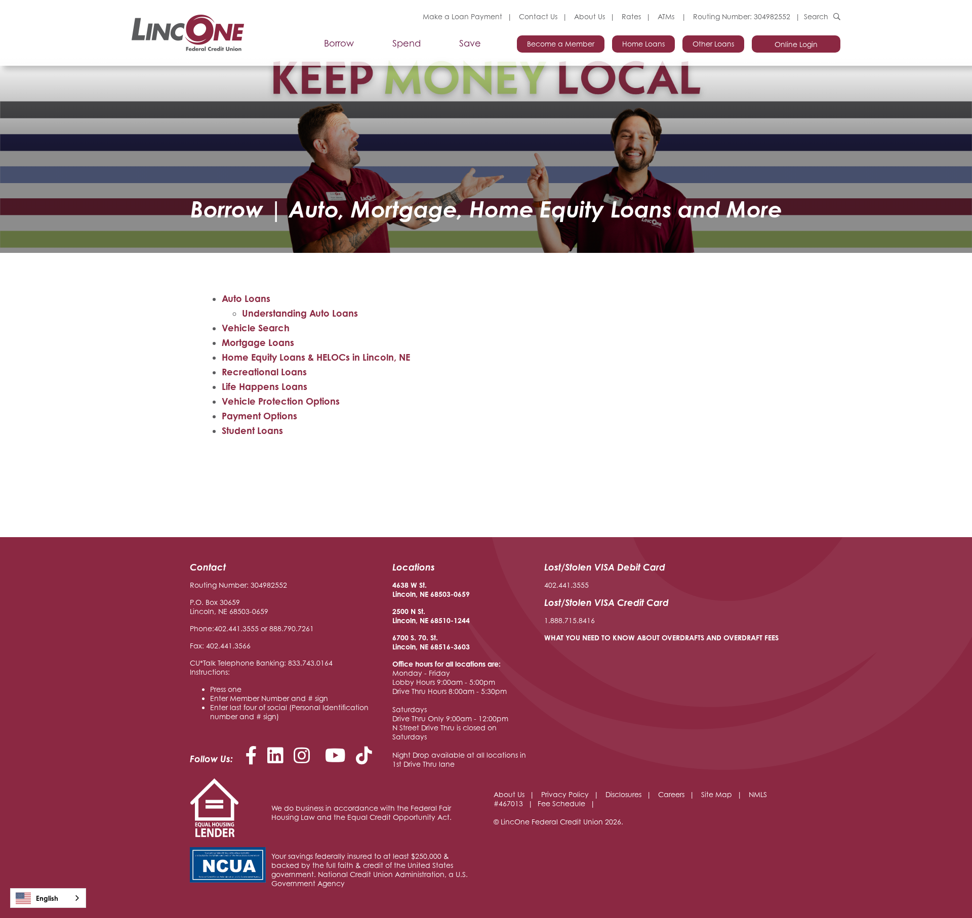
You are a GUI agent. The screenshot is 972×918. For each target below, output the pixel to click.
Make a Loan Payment (462, 16)
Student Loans (252, 430)
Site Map (716, 794)
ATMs (667, 16)
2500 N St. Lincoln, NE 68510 (421, 616)
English (47, 898)
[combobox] (48, 898)
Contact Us (538, 16)
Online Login (796, 44)
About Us (589, 16)
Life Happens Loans (264, 386)
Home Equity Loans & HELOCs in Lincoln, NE (316, 357)
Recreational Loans (264, 371)
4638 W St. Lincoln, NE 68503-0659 (431, 589)
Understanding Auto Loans (300, 313)
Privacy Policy (565, 794)
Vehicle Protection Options (281, 401)
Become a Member (560, 43)
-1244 (460, 620)
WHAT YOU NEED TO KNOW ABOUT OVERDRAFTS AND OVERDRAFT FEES (661, 637)
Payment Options (259, 415)
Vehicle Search (256, 327)
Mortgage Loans (258, 342)
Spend (406, 43)
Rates (631, 16)
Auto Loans (246, 298)
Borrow (339, 43)
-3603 (460, 646)
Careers (671, 794)
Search (816, 16)
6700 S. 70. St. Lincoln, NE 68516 (421, 642)
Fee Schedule (561, 803)
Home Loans (643, 43)
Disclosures (623, 794)
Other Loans (713, 43)
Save (470, 43)
